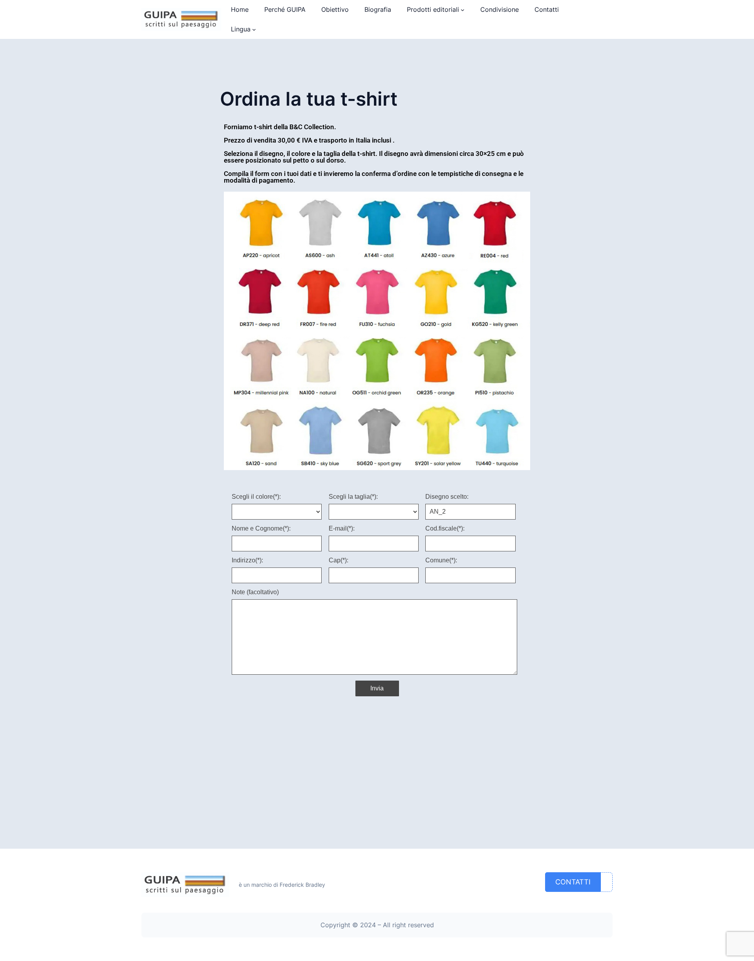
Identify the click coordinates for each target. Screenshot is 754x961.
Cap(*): (338, 560)
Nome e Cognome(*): (261, 528)
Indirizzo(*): (247, 560)
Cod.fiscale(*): (445, 528)
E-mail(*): (342, 528)
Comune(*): (441, 560)
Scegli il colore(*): (256, 497)
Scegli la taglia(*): (353, 497)
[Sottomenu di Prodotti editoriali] (463, 10)
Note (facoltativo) (255, 592)
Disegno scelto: (447, 497)
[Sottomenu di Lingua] (254, 29)
